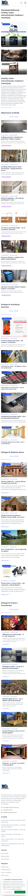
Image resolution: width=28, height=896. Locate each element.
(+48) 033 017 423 (7, 810)
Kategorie (4, 863)
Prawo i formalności (6, 177)
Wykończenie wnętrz (6, 145)
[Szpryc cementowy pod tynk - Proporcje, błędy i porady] (14, 68)
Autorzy (4, 850)
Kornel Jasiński (4, 135)
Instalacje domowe (6, 236)
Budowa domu (5, 64)
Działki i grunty (6, 24)
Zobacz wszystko (14, 116)
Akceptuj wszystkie (20, 892)
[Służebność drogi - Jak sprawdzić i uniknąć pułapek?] (14, 34)
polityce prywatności (16, 889)
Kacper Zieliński (4, 225)
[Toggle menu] (25, 2)
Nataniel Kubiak (4, 164)
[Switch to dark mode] (21, 2)
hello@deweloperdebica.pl (10, 812)
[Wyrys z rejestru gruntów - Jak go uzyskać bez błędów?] (14, 55)
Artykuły (4, 817)
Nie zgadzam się (8, 892)
